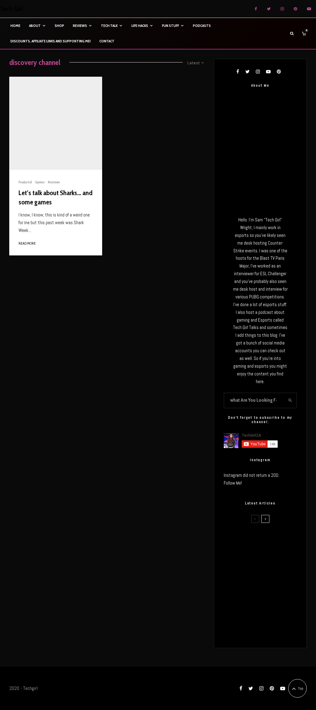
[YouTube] (309, 8)
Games (40, 182)
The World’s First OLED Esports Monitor (271, 631)
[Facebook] (256, 8)
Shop (59, 25)
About (35, 25)
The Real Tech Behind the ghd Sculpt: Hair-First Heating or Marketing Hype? (270, 540)
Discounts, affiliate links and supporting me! (50, 41)
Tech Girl (11, 9)
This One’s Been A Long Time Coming (272, 602)
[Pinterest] (295, 8)
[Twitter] (269, 8)
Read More (27, 243)
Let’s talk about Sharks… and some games (56, 197)
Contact (106, 41)
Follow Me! (233, 483)
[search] (290, 400)
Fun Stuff (170, 25)
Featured (25, 182)
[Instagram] (282, 8)
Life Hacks (139, 25)
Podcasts (202, 25)
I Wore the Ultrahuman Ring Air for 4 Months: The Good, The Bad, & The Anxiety (271, 572)
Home (15, 25)
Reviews (80, 25)
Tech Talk (109, 25)
